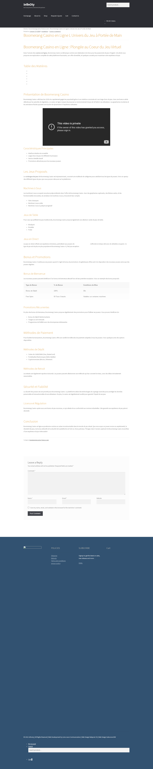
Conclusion (32, 84)
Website (99, 498)
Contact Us (75, 16)
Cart (66, 16)
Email (64, 498)
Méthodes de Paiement (35, 79)
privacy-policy (55, 563)
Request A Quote (56, 16)
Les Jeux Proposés (34, 74)
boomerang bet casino (82, 244)
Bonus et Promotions (35, 76)
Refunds (54, 558)
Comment (31, 471)
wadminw (45, 31)
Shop (45, 16)
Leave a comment (55, 31)
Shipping (54, 556)
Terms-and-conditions (58, 561)
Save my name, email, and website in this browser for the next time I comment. (56, 508)
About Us (37, 16)
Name (30, 498)
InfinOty (29, 4)
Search (30, 746)
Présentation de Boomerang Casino (40, 71)
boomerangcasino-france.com (39, 29)
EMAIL (81, 563)
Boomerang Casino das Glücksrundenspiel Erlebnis (112, 447)
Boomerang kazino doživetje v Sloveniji (37, 447)
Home (25, 29)
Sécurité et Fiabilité (34, 81)
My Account (32, 744)
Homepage (27, 16)
